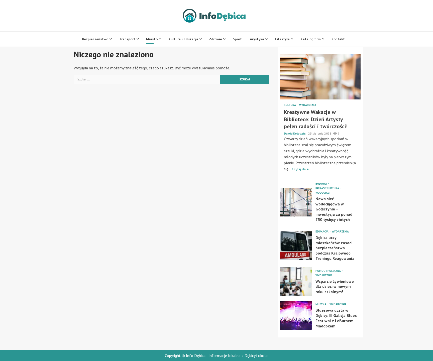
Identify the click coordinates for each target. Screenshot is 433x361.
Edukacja (322, 231)
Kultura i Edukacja (183, 39)
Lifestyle (282, 39)
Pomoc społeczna (328, 271)
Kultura (290, 105)
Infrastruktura (327, 188)
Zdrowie (215, 39)
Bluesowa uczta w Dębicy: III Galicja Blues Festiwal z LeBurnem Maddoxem (296, 315)
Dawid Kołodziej (295, 133)
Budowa (321, 183)
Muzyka (321, 304)
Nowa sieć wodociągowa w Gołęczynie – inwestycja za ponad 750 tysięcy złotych (296, 202)
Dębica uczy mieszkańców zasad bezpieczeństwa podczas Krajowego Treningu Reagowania (296, 245)
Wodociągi (322, 192)
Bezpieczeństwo (95, 39)
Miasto (152, 39)
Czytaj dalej (300, 169)
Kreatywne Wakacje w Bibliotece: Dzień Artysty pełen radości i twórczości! (320, 76)
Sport (237, 39)
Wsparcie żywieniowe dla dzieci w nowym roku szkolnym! (296, 281)
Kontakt (338, 39)
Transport (127, 39)
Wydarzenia (307, 105)
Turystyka (256, 39)
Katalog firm (310, 39)
